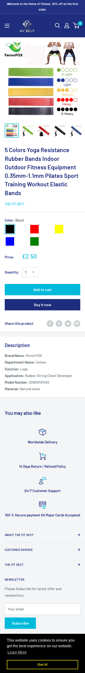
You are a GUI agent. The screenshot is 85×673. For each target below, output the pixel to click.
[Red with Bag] (46, 229)
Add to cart (42, 289)
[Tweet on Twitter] (68, 323)
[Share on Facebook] (50, 323)
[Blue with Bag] (22, 241)
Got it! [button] (43, 664)
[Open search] (57, 25)
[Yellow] (59, 229)
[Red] (34, 229)
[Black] (10, 229)
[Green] (34, 241)
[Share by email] (77, 323)
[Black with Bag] (22, 229)
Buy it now (42, 304)
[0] (76, 25)
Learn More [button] (17, 652)
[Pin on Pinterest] (59, 323)
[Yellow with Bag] (71, 229)
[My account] (66, 25)
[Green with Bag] (46, 241)
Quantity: (12, 272)
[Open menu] (7, 26)
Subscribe (20, 623)
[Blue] (10, 241)
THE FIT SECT (15, 204)
